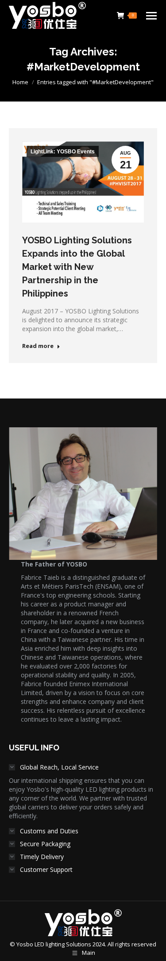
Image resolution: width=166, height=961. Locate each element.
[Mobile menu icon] (151, 15)
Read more (38, 346)
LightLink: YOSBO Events (63, 151)
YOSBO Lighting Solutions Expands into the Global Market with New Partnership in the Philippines (77, 267)
